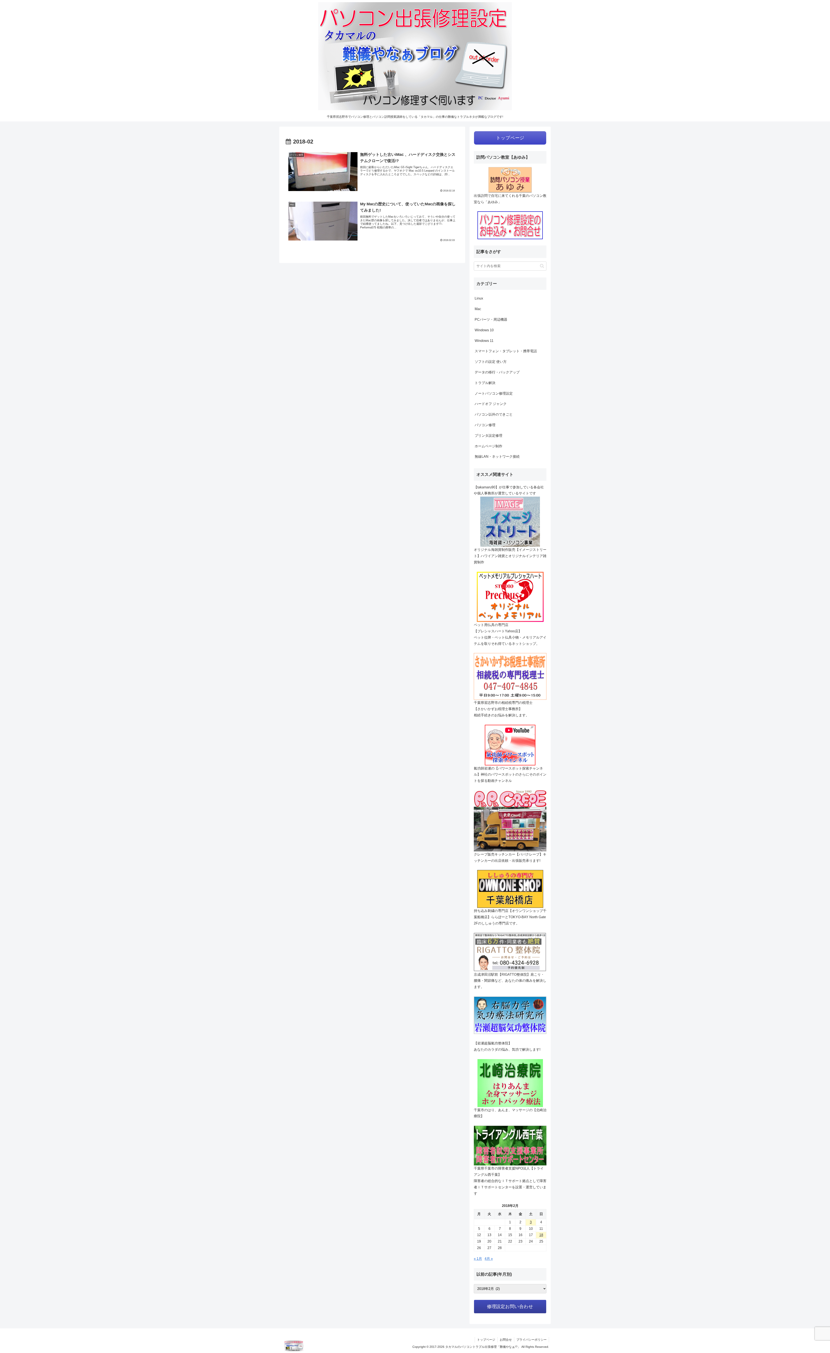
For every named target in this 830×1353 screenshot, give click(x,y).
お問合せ (506, 1339)
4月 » (489, 1259)
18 (541, 1235)
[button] (542, 265)
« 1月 (478, 1259)
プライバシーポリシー (531, 1339)
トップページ (486, 1339)
